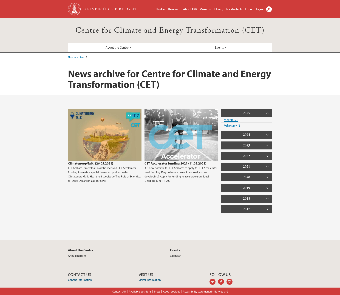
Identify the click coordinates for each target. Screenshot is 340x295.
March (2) (231, 120)
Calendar (175, 255)
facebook (222, 282)
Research (174, 9)
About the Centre (117, 47)
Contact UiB (119, 291)
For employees (255, 9)
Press (157, 291)
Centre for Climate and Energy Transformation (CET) (170, 30)
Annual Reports (77, 255)
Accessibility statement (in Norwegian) (205, 291)
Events (219, 47)
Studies (160, 9)
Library (218, 9)
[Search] (269, 9)
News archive (76, 57)
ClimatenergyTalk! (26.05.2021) (90, 163)
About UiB (190, 9)
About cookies (171, 291)
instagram (230, 282)
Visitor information (150, 280)
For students (234, 9)
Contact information (80, 280)
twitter (213, 282)
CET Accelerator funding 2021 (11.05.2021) (175, 163)
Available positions (140, 291)
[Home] (74, 9)
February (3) (233, 125)
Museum (205, 9)
